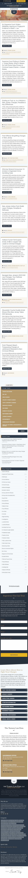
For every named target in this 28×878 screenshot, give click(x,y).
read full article (7, 45)
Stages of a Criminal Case (7, 553)
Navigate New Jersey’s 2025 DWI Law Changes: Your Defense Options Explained (13, 277)
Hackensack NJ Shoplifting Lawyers (9, 161)
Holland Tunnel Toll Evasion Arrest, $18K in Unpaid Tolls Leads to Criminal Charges (11, 242)
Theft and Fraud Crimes (13, 158)
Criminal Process (5, 484)
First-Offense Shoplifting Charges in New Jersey (12, 456)
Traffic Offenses (5, 564)
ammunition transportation (11, 232)
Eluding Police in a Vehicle (14, 126)
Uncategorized (11, 373)
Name (3, 619)
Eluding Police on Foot (7, 128)
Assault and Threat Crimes (7, 474)
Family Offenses (5, 503)
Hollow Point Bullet (20, 232)
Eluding (7, 126)
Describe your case (6, 638)
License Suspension (19, 302)
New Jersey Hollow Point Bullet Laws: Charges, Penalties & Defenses (13, 208)
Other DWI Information (8, 702)
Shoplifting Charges (8, 698)
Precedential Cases (6, 532)
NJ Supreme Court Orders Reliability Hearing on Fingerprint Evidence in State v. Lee (13, 26)
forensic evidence (6, 53)
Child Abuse (4, 476)
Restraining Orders (8, 413)
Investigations (5, 519)
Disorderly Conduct (8, 710)
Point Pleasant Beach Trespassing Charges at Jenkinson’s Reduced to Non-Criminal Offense (12, 348)
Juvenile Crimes (5, 522)
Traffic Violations (7, 391)
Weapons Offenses (7, 405)
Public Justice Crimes (6, 540)
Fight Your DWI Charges (9, 690)
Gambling (8, 198)
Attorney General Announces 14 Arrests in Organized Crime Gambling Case (13, 171)
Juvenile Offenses (5, 524)
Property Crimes (5, 535)
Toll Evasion (15, 267)
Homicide (4, 514)
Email (3, 625)
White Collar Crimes (6, 572)
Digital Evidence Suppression (11, 91)
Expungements (6, 419)
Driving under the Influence (7, 492)
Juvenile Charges (7, 416)
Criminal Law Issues (6, 482)
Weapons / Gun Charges (9, 715)
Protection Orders (5, 537)
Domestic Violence (7, 411)
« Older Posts (9, 385)
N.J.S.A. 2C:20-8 (9, 267)
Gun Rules (10, 230)
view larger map (8, 760)
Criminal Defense (11, 50)
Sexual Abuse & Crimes (8, 719)
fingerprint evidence (16, 52)
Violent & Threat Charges (9, 399)
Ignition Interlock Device (10, 302)
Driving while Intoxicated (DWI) (8, 495)
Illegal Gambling (11, 196)
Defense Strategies (6, 487)
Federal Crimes (5, 506)
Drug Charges (6, 397)
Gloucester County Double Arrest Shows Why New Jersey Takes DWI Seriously (13, 312)
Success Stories (5, 556)
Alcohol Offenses (11, 299)
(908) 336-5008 (8, 3)
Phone (3, 632)
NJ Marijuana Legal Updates (8, 529)
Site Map (3, 847)
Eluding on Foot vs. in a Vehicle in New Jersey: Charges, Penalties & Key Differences (14, 102)
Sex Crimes (5, 408)
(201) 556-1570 (22, 3)
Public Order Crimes (6, 543)
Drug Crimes (4, 498)
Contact (15, 847)
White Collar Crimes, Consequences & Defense (12, 425)
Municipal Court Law (20, 265)
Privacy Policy (9, 847)
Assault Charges (7, 694)
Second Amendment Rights (7, 548)
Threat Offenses (5, 561)
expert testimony (9, 52)
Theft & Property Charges (9, 402)
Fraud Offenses (5, 508)
